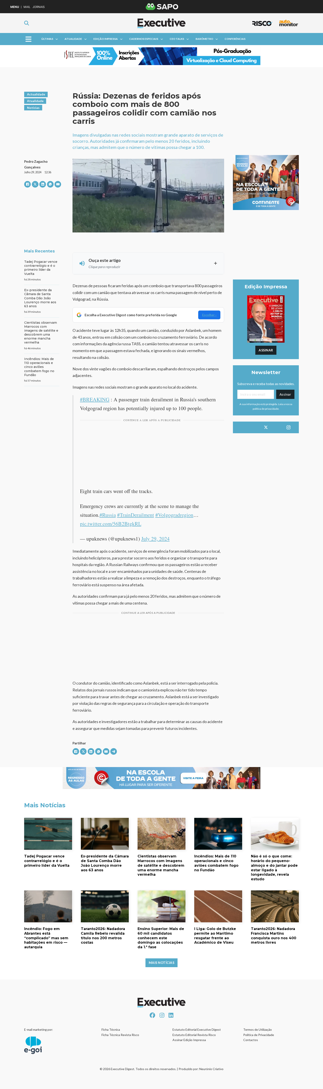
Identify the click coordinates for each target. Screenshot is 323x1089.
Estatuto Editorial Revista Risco (194, 1035)
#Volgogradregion (174, 514)
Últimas (47, 38)
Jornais (39, 6)
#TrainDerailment (135, 514)
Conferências (235, 38)
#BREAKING (94, 399)
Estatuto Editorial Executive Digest (196, 1029)
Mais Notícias (161, 963)
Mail (27, 6)
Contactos (250, 1040)
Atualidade (73, 38)
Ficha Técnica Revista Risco (120, 1035)
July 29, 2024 (155, 538)
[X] (35, 184)
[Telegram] (113, 751)
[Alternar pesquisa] (26, 23)
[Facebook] (27, 184)
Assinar (266, 350)
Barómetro (204, 38)
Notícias (33, 108)
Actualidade (36, 94)
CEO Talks (177, 38)
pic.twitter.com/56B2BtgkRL (110, 523)
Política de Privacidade (258, 1035)
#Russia (108, 514)
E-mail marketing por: (38, 1029)
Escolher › (209, 315)
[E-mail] (57, 184)
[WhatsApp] (50, 184)
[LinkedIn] (42, 184)
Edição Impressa (105, 38)
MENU (14, 6)
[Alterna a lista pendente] (56, 39)
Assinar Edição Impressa (189, 1040)
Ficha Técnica (111, 1029)
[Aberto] (28, 39)
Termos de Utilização (257, 1029)
